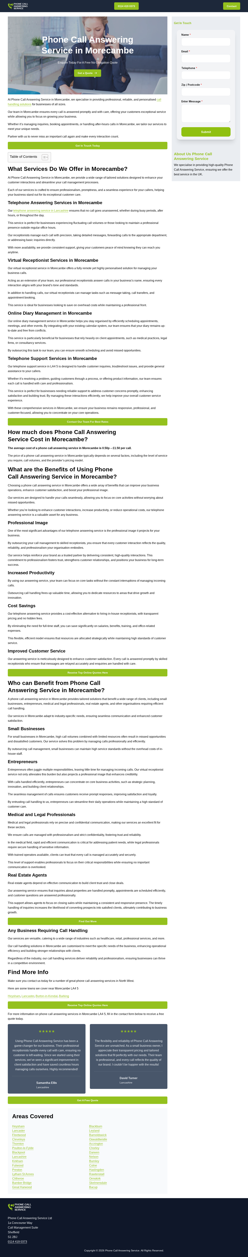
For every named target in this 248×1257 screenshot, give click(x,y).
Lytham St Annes (23, 1174)
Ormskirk (95, 1178)
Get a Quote (85, 73)
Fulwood (17, 1165)
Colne (93, 1165)
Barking (64, 996)
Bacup (93, 1187)
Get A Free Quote (87, 1100)
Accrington (96, 1143)
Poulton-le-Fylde (23, 1148)
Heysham (14, 996)
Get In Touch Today (88, 145)
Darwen (94, 1152)
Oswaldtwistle (98, 1139)
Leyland (94, 1130)
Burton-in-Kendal (47, 996)
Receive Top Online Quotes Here (88, 672)
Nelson (93, 1156)
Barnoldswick (98, 1135)
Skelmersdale (98, 1182)
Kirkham (17, 1161)
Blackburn (95, 1126)
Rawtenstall (96, 1174)
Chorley (94, 1148)
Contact (232, 6)
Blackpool (18, 1152)
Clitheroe (18, 1178)
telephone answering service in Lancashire (40, 210)
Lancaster (28, 996)
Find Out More (88, 921)
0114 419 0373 (126, 6)
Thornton (18, 1143)
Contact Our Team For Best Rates (87, 421)
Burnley (94, 1161)
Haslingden (96, 1169)
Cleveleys (18, 1139)
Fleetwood (19, 1135)
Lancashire (19, 1156)
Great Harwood (22, 1187)
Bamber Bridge (22, 1182)
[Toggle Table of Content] (43, 157)
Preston (17, 1169)
